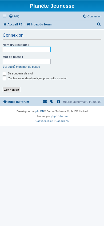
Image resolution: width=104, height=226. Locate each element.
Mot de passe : (13, 56)
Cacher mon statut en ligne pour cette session (37, 78)
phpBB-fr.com (59, 116)
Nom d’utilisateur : (16, 44)
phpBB (39, 111)
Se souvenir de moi (20, 73)
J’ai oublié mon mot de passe (21, 66)
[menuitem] (14, 16)
